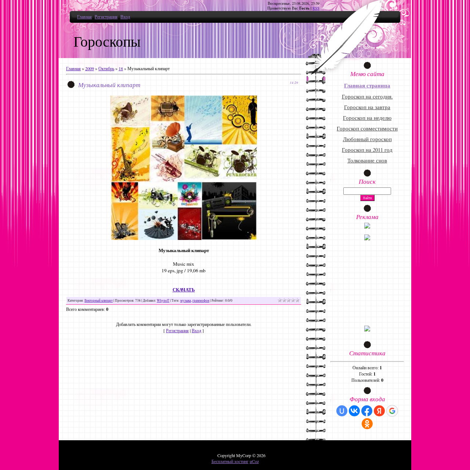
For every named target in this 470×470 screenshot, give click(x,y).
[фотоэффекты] (367, 227)
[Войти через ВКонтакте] (354, 410)
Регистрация (106, 16)
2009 (89, 68)
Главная (84, 16)
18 (121, 68)
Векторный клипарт (98, 300)
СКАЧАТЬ (184, 290)
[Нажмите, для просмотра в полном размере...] (183, 238)
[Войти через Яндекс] (379, 410)
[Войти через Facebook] (366, 410)
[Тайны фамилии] (367, 330)
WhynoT (163, 300)
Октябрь (106, 68)
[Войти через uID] (341, 410)
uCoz (254, 461)
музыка (185, 300)
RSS (315, 8)
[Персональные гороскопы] (367, 238)
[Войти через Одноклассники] (367, 423)
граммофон (200, 300)
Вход (125, 16)
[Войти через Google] (392, 411)
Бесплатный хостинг (230, 461)
